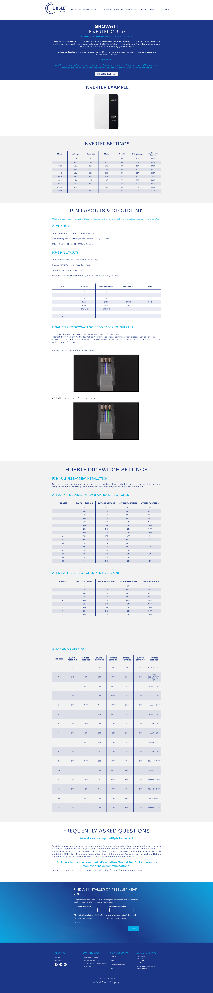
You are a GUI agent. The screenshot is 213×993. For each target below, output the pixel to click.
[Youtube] (65, 964)
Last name (118, 906)
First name (82, 906)
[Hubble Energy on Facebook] (56, 964)
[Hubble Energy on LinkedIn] (60, 964)
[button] (73, 9)
